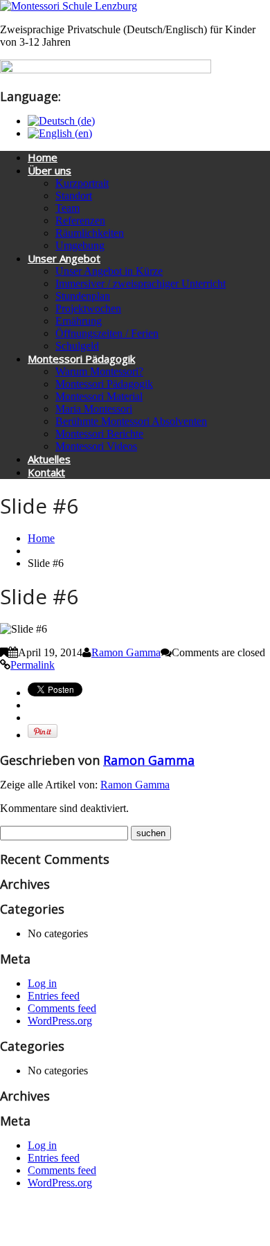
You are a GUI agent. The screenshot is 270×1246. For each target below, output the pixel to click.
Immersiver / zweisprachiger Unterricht (140, 283)
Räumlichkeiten (89, 233)
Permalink (32, 665)
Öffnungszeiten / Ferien (107, 333)
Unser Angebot (64, 258)
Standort (73, 195)
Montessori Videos (96, 446)
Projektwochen (88, 308)
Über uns (49, 170)
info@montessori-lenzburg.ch (221, 1222)
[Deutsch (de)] (61, 121)
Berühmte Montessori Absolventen (131, 421)
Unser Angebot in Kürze (109, 271)
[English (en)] (60, 133)
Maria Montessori (93, 409)
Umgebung (80, 245)
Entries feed (54, 996)
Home (42, 157)
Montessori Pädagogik (81, 358)
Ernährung (78, 321)
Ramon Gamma (126, 652)
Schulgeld (77, 346)
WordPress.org (60, 1021)
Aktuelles (49, 459)
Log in (42, 983)
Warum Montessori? (99, 371)
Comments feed (62, 1008)
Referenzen (80, 220)
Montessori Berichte (99, 434)
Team (67, 208)
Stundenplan (82, 296)
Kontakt (46, 472)
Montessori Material (99, 396)
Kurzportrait (82, 183)
